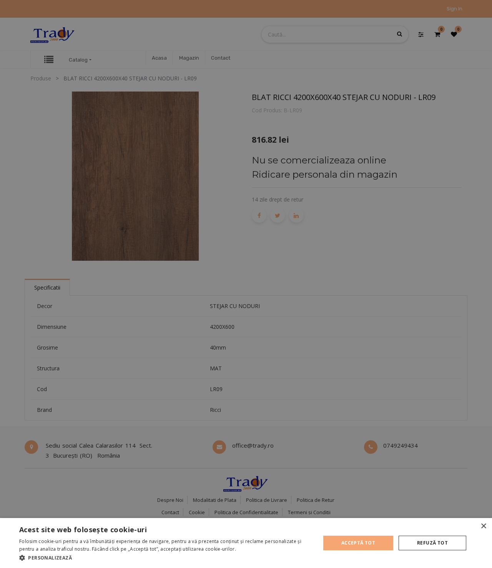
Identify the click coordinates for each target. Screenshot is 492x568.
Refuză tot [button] (432, 543)
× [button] (483, 526)
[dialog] (246, 543)
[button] (165, 557)
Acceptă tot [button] (358, 543)
